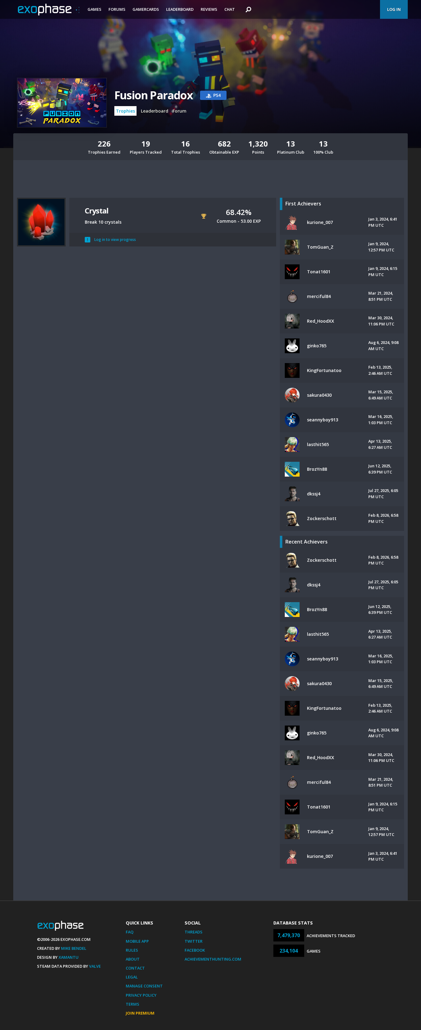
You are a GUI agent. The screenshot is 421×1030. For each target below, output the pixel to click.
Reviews (209, 9)
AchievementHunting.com (213, 959)
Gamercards (146, 9)
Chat (229, 9)
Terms (132, 1004)
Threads (193, 932)
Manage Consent (144, 986)
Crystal (96, 210)
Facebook (195, 950)
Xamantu (69, 957)
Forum (179, 111)
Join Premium (140, 1013)
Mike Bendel (73, 948)
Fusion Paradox (153, 95)
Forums (116, 9)
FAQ (129, 932)
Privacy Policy (141, 995)
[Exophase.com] (49, 9)
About (133, 959)
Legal (132, 977)
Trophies (125, 111)
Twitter (193, 941)
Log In (394, 9)
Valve (95, 966)
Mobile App (137, 941)
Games (94, 9)
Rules (132, 950)
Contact (135, 968)
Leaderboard (180, 9)
